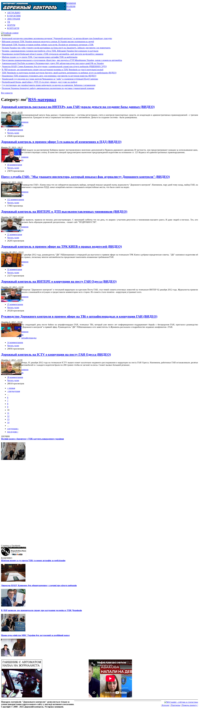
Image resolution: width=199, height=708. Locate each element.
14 (8, 422)
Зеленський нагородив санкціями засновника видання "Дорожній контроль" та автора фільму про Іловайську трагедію (57, 38)
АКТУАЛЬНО (13, 13)
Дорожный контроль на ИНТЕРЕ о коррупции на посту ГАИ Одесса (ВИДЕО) (59, 281)
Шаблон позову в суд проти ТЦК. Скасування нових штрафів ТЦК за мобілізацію (39, 57)
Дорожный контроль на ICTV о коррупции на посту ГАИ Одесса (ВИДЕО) (56, 354)
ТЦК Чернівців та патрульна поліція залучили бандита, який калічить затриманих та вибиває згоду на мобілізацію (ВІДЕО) (59, 73)
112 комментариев (15, 199)
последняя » (12, 432)
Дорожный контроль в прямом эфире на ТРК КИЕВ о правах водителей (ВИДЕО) (61, 246)
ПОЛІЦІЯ (70, 6)
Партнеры (175, 705)
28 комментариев (15, 130)
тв (22, 125)
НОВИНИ (71, 3)
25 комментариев (15, 304)
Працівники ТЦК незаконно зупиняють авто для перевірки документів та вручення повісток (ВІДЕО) (49, 76)
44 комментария (14, 165)
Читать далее (13, 133)
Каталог (165, 705)
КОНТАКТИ (13, 28)
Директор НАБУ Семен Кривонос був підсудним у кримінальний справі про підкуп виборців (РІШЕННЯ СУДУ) (54, 66)
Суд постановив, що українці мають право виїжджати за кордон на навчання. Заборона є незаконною (48, 85)
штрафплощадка (28, 338)
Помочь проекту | (189, 705)
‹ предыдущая (13, 391)
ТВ (8, 22)
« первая (11, 388)
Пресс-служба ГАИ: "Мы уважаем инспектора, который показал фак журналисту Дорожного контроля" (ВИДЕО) (85, 176)
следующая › (13, 429)
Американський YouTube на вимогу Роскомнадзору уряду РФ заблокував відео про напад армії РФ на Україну (53, 63)
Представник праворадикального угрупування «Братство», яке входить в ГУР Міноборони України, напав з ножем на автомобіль (62, 60)
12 (8, 416)
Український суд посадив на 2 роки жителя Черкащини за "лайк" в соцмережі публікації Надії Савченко (50, 79)
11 (8, 413)
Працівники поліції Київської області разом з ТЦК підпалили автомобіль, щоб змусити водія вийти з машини (52, 54)
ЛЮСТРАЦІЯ (13, 19)
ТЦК (68, 9)
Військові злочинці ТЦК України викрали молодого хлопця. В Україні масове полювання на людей (48, 41)
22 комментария (14, 234)
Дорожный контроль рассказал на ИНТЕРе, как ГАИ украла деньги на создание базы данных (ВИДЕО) (78, 107)
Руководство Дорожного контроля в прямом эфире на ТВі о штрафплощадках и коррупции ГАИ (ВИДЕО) (79, 316)
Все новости (7, 93)
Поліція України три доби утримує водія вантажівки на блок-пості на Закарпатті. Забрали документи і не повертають (56, 48)
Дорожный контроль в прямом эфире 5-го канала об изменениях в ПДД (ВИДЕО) (61, 141)
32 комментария (14, 269)
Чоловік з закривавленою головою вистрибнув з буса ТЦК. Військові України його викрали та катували (50, 51)
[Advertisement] (166, 6)
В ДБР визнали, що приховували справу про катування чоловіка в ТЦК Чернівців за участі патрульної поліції (52, 69)
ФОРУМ (11, 25)
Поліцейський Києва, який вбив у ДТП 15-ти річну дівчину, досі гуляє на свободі (39, 82)
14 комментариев (15, 342)
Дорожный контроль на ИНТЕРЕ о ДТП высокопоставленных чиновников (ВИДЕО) (64, 211)
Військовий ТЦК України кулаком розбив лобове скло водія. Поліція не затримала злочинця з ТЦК (48, 44)
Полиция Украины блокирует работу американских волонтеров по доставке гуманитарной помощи (48, 88)
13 (8, 419)
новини (24, 122)
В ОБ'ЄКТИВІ (14, 16)
